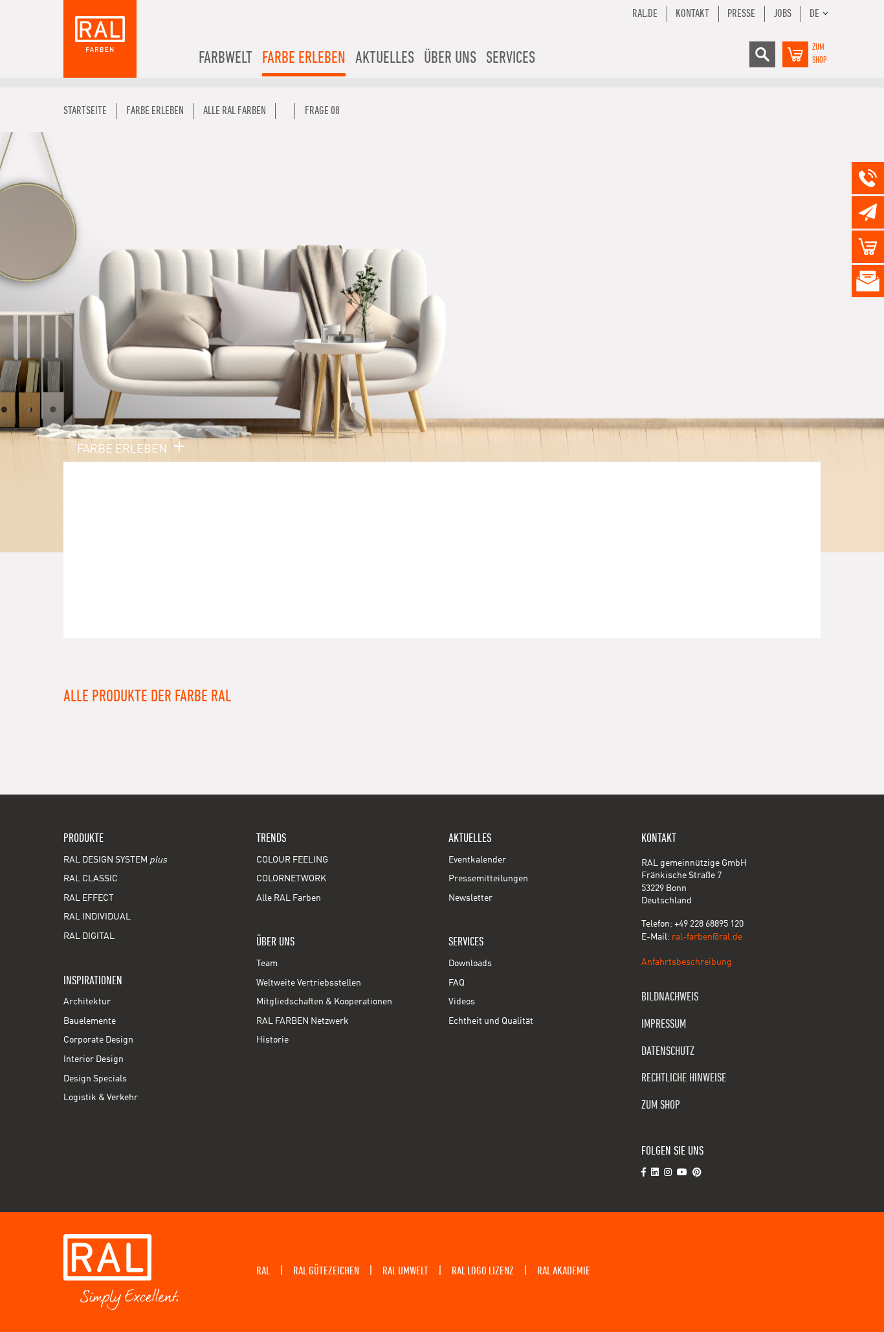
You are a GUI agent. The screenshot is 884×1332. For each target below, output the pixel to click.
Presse (741, 13)
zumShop (819, 54)
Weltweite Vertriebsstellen (308, 983)
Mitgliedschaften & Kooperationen (324, 1001)
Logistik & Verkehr (100, 1097)
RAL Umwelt (405, 1271)
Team (267, 963)
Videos (461, 1001)
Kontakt (692, 13)
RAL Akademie (563, 1271)
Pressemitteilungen (488, 878)
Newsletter (470, 898)
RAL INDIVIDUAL (97, 916)
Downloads (470, 963)
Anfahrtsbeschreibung (686, 962)
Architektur (87, 1001)
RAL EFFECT (88, 898)
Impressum (663, 1024)
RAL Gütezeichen (326, 1271)
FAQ (456, 983)
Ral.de (644, 13)
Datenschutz (667, 1051)
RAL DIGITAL (89, 936)
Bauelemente (89, 1021)
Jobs (782, 13)
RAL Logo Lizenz (483, 1271)
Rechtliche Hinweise (683, 1078)
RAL (263, 1271)
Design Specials (95, 1078)
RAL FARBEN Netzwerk (302, 1021)
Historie (272, 1039)
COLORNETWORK (291, 878)
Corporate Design (98, 1039)
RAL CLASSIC (90, 878)
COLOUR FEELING (292, 859)
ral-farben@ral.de (707, 937)
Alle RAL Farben (288, 898)
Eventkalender (477, 859)
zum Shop (660, 1105)
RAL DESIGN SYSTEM (115, 859)
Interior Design (93, 1059)
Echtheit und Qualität (490, 1021)
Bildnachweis (669, 997)
